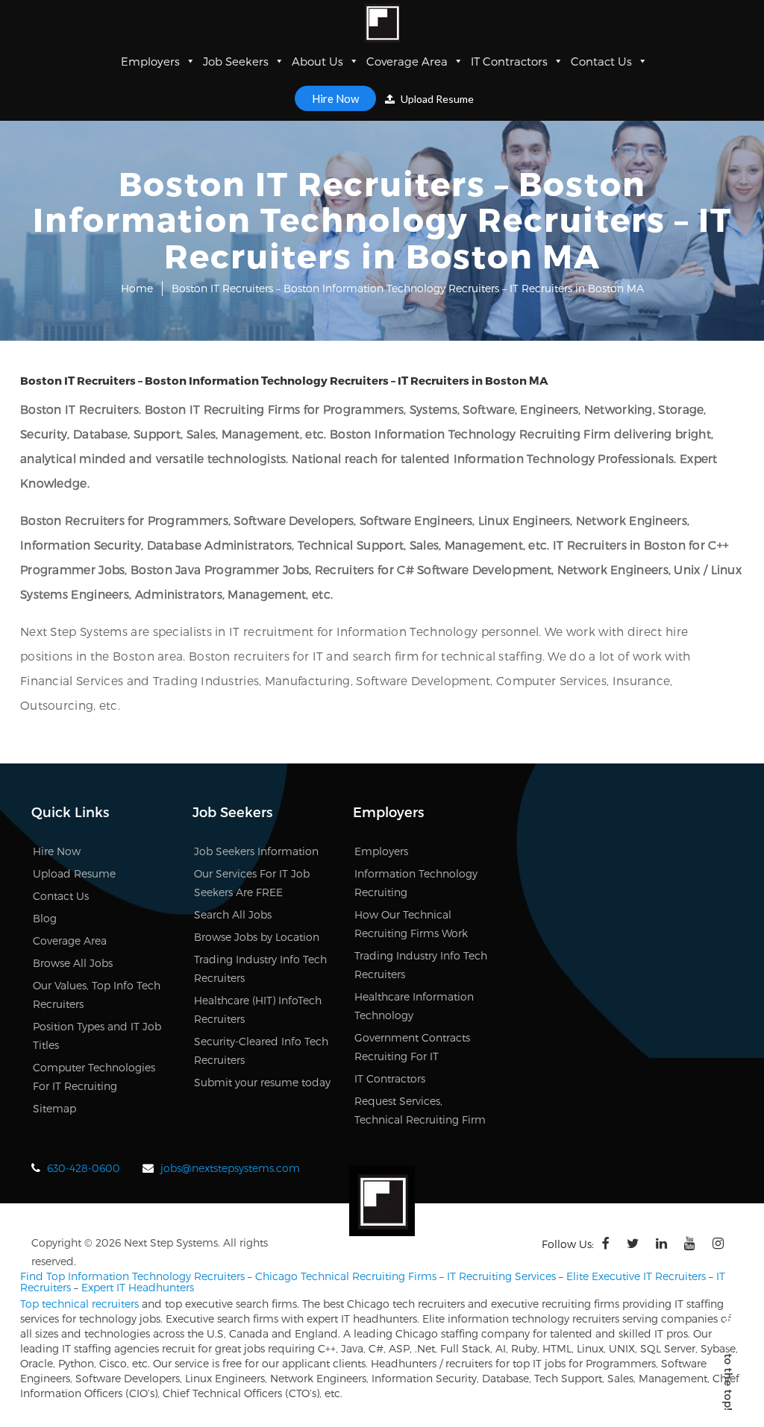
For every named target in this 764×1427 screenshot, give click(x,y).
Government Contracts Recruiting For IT (412, 1046)
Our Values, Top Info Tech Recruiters (96, 994)
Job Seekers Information (256, 851)
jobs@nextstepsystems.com (230, 1168)
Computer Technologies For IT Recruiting (94, 1076)
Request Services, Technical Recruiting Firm (420, 1110)
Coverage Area (407, 61)
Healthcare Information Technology (414, 1005)
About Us (317, 61)
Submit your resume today (262, 1082)
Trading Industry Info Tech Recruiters (260, 968)
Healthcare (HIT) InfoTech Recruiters (258, 1009)
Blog (45, 918)
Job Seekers (236, 61)
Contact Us (601, 61)
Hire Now (335, 98)
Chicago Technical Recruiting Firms (345, 1276)
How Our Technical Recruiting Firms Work (411, 923)
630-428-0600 (83, 1168)
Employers (150, 61)
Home (137, 288)
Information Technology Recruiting (416, 882)
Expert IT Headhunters (137, 1287)
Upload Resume (436, 98)
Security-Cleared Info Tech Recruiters (261, 1050)
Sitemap (54, 1108)
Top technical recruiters (79, 1303)
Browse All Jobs (73, 963)
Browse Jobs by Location (256, 936)
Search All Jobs (233, 914)
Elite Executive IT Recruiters (636, 1276)
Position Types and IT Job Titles (97, 1035)
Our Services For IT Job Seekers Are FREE (252, 882)
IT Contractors (509, 61)
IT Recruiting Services (501, 1276)
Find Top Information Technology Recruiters (132, 1276)
